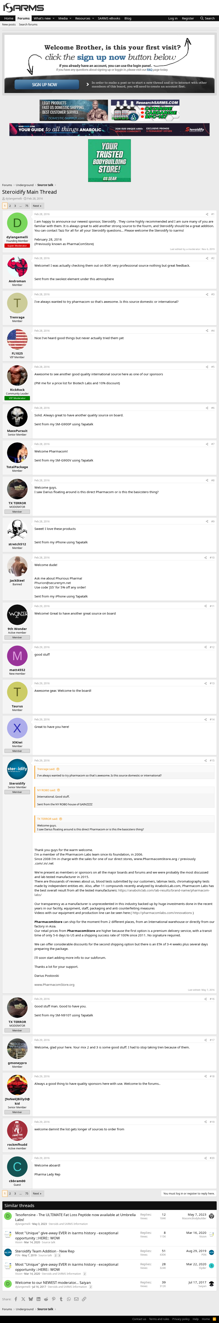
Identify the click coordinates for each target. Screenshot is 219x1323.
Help (196, 1319)
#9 (213, 521)
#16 (212, 999)
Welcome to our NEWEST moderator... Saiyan (53, 1282)
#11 (212, 606)
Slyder (202, 1268)
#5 (213, 367)
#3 (213, 294)
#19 (212, 1122)
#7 (213, 444)
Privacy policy (181, 1319)
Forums (24, 18)
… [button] (20, 206)
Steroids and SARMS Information (68, 1224)
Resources (82, 18)
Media (63, 18)
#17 (212, 1040)
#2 (213, 258)
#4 (213, 331)
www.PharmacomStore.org (155, 859)
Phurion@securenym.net (52, 583)
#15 (212, 760)
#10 (212, 557)
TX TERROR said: (47, 819)
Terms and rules (159, 1319)
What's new (42, 18)
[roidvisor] (59, 129)
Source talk (48, 1242)
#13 (212, 683)
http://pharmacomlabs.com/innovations (162, 913)
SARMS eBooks (109, 18)
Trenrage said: (46, 769)
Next (36, 206)
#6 (213, 408)
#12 (212, 647)
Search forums (28, 24)
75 (26, 206)
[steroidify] (160, 129)
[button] (53, 18)
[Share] (207, 214)
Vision (18, 1242)
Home (8, 18)
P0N (17, 1255)
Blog (127, 18)
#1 (213, 214)
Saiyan (202, 1286)
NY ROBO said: (46, 790)
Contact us (139, 1319)
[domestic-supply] (74, 110)
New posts (9, 24)
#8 (213, 480)
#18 (212, 1076)
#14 (212, 719)
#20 (212, 1158)
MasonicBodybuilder (194, 1218)
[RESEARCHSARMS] (144, 110)
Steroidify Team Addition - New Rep (44, 1251)
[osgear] (109, 159)
